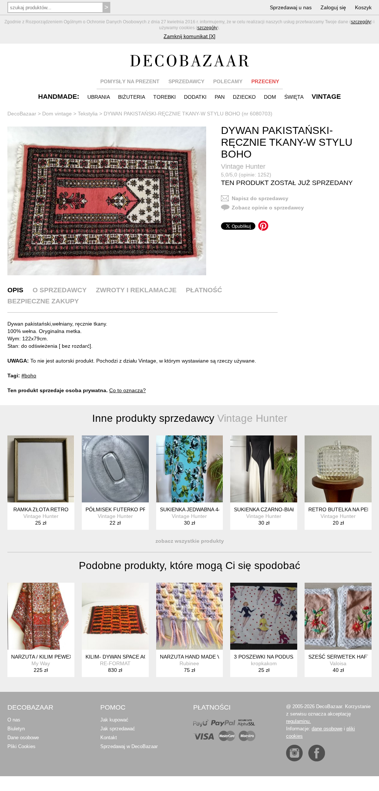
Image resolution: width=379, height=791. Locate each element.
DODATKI (195, 97)
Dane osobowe (23, 737)
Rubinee (189, 663)
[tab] (15, 290)
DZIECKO (244, 97)
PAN (220, 97)
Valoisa (338, 663)
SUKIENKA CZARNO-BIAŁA (266, 509)
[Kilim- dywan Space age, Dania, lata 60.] (115, 616)
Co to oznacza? (127, 390)
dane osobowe (327, 728)
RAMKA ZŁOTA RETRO (40, 509)
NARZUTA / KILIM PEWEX (42, 657)
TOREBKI (164, 97)
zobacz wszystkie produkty (189, 541)
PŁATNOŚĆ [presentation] (204, 290)
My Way (40, 663)
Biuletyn (16, 728)
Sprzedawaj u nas (291, 7)
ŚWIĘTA (293, 97)
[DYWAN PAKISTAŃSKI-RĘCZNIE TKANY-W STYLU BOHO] (106, 201)
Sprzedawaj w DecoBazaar (129, 746)
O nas (13, 720)
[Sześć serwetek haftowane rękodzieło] (338, 616)
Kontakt (108, 737)
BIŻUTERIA (131, 97)
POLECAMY (227, 81)
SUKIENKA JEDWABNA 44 (190, 509)
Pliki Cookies (21, 746)
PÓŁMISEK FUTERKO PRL (117, 509)
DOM (270, 97)
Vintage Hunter (243, 166)
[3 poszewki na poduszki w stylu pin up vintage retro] (263, 616)
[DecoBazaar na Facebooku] (316, 753)
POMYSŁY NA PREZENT (130, 81)
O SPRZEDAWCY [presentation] (60, 290)
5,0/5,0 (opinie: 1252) (246, 175)
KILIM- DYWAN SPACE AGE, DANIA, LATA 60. (139, 657)
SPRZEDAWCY (186, 81)
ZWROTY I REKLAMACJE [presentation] (136, 290)
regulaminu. (298, 721)
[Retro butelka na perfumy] (338, 468)
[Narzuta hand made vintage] (189, 616)
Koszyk (363, 7)
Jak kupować (114, 720)
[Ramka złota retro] (40, 468)
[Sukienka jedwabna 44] (189, 468)
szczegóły (361, 21)
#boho (28, 375)
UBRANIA (98, 97)
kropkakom (264, 663)
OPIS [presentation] (15, 290)
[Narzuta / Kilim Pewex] (40, 616)
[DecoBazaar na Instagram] (294, 753)
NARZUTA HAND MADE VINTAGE (199, 657)
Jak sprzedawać (117, 728)
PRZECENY (265, 81)
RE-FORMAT (115, 663)
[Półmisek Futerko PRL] (115, 468)
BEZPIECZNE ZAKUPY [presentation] (43, 301)
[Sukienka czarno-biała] (263, 468)
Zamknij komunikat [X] (189, 36)
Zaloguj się (333, 7)
